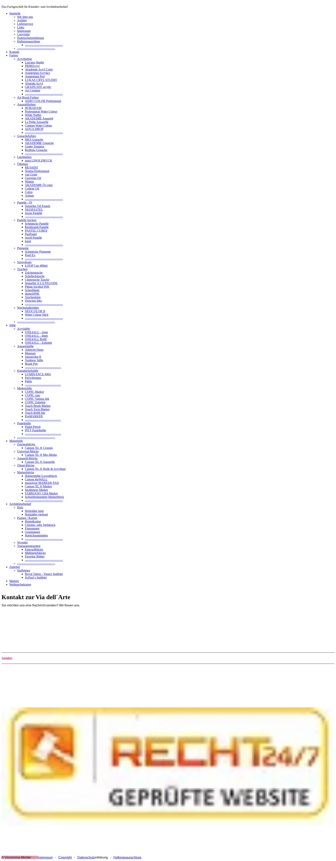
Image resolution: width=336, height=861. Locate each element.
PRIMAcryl (32, 66)
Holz (20, 507)
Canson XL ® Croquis (39, 447)
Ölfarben (22, 164)
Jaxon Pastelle (33, 213)
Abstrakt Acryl (34, 83)
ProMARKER (34, 416)
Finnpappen (32, 528)
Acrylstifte (23, 328)
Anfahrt (22, 20)
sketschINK (32, 293)
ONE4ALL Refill (36, 339)
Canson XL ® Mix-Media (41, 454)
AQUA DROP (34, 129)
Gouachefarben (26, 136)
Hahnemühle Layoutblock (41, 476)
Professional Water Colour (41, 111)
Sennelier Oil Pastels (37, 206)
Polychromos (33, 377)
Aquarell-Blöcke (27, 458)
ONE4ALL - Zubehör (38, 342)
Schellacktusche (35, 276)
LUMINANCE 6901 (38, 374)
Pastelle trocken (26, 220)
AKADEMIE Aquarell (39, 118)
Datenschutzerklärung (30, 38)
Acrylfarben (24, 59)
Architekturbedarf (20, 504)
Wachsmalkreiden (28, 307)
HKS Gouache (34, 139)
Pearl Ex (30, 255)
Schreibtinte (32, 290)
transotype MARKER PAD (42, 483)
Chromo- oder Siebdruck (40, 525)
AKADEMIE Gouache (39, 143)
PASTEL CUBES (36, 230)
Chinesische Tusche (37, 279)
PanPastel (31, 234)
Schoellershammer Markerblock (44, 497)
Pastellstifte (24, 423)
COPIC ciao (32, 395)
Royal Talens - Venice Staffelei (44, 574)
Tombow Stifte (34, 360)
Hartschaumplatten (36, 535)
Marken (14, 581)
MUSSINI (31, 167)
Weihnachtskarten (20, 584)
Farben (13, 55)
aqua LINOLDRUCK (38, 160)
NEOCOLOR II (35, 311)
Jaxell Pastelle (33, 237)
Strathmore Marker (36, 490)
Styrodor (22, 542)
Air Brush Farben (28, 97)
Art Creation (32, 90)
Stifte (12, 325)
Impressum (24, 31)
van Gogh (31, 174)
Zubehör (14, 567)
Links (20, 27)
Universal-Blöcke (28, 451)
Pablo (28, 381)
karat (28, 241)
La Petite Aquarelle (36, 122)
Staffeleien (23, 570)
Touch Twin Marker (37, 409)
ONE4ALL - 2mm (36, 332)
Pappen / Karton (27, 518)
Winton (29, 181)
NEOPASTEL (34, 209)
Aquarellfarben (26, 104)
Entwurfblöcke (34, 549)
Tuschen (22, 269)
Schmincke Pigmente (38, 251)
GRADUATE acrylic (38, 87)
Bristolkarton (33, 521)
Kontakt (14, 52)
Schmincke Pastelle (37, 223)
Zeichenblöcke (26, 444)
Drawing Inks (33, 300)
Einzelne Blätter (35, 556)
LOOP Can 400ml (36, 265)
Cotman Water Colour (38, 125)
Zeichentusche (34, 272)
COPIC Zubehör (35, 402)
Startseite (14, 13)
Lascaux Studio (34, 62)
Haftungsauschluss (28, 41)
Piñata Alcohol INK (37, 286)
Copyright (23, 34)
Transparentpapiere (28, 546)
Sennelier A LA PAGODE (41, 283)
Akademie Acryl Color (39, 69)
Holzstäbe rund (34, 511)
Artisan (29, 195)
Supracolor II (33, 356)
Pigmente (23, 248)
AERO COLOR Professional (43, 101)
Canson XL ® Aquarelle (40, 461)
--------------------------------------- (44, 45)
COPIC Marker (34, 391)
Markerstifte (24, 388)
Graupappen (32, 532)
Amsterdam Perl (35, 76)
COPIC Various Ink (37, 398)
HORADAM (33, 108)
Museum (30, 353)
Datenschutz (86, 857)
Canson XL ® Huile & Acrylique (45, 469)
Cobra (28, 192)
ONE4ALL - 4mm (36, 335)
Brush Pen (31, 363)
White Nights (33, 115)
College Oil (32, 188)
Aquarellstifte (25, 346)
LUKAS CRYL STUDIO (41, 80)
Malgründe (16, 440)
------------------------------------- (43, 367)
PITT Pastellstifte (35, 430)
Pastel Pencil (32, 426)
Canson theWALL (36, 479)
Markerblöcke (25, 472)
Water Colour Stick (36, 314)
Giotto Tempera (34, 146)
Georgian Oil (33, 178)
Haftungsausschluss (127, 857)
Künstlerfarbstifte (27, 370)
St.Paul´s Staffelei (36, 577)
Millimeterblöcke (35, 553)
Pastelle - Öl (24, 202)
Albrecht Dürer (34, 349)
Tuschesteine (33, 297)
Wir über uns (25, 16)
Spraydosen (24, 262)
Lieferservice (25, 24)
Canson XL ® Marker (38, 486)
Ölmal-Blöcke (25, 465)
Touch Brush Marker (38, 405)
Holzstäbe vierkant (36, 514)
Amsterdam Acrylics (37, 73)
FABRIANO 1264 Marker (41, 493)
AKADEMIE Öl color (39, 185)
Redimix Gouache (36, 150)
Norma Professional (37, 171)
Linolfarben (24, 157)
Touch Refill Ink (35, 412)
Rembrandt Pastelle (37, 227)
